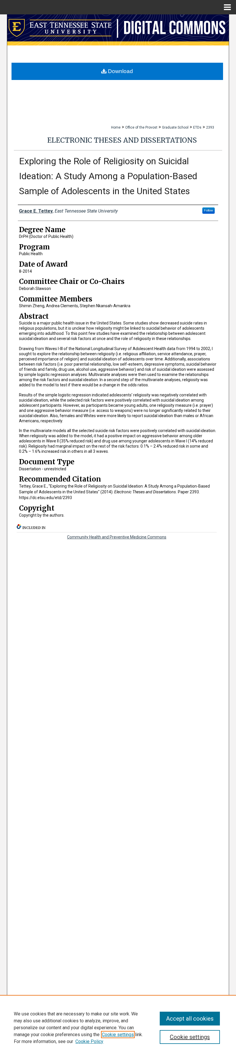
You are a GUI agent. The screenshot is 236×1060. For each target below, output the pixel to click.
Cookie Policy (89, 1041)
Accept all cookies (190, 1018)
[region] (118, 1027)
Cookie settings (118, 1034)
